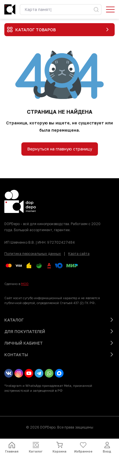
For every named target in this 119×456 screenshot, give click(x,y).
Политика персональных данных (32, 253)
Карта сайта (79, 253)
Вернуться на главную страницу (59, 148)
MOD (25, 284)
